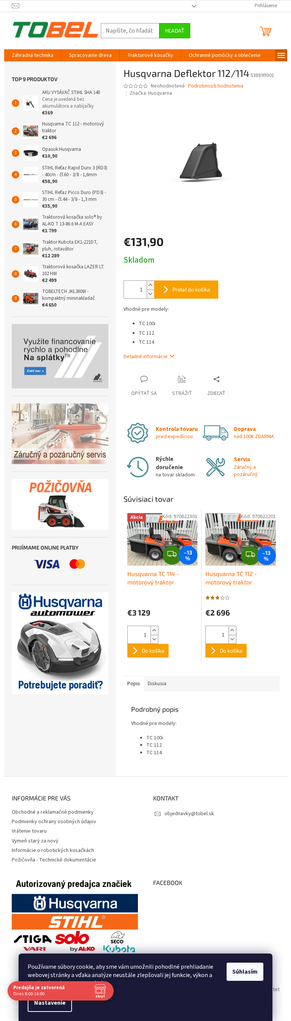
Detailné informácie (145, 356)
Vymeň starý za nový (35, 841)
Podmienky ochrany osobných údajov (54, 821)
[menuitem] (32, 55)
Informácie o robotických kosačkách (53, 850)
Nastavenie (47, 1003)
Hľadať (174, 30)
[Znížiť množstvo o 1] (150, 294)
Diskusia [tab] (157, 683)
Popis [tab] (133, 683)
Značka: (151, 93)
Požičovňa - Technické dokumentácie (54, 860)
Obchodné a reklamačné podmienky (53, 812)
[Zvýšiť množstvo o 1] (150, 285)
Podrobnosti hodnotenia (215, 86)
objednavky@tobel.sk (189, 813)
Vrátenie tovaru (29, 831)
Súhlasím (242, 972)
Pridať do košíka (191, 289)
